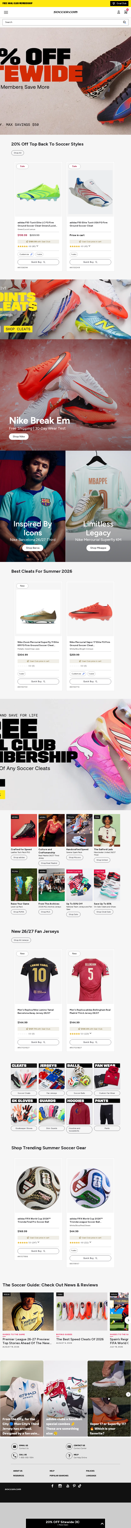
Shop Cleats (65, 316)
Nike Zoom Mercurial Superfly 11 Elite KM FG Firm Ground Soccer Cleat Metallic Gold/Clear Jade (38, 657)
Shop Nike (19, 442)
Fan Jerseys (52, 1112)
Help (52, 1496)
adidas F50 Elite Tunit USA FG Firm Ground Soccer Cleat (89, 230)
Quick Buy (36, 268)
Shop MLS (45, 924)
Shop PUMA (18, 924)
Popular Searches (59, 1501)
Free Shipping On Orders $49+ (19, 3)
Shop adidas (18, 870)
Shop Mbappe (98, 554)
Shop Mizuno (75, 870)
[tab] (29, 1495)
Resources (18, 1501)
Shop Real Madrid (49, 876)
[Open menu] (6, 13)
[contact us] (13, 1517)
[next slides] (61, 220)
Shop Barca (32, 554)
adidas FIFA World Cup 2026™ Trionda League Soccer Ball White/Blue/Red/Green (86, 1246)
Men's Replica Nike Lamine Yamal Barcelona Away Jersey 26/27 (36, 1031)
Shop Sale (73, 927)
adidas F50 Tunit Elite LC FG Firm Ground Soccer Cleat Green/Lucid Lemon (37, 231)
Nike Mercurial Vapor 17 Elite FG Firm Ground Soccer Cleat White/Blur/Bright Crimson (90, 657)
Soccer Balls (79, 1112)
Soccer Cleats (24, 1112)
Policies (90, 1496)
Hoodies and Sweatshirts (74, 1148)
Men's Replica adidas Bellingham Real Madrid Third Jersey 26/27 (90, 1031)
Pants (107, 1147)
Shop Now (65, 78)
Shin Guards (51, 1147)
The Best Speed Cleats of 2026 (80, 1365)
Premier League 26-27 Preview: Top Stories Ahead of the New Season (26, 1366)
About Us (17, 1496)
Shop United (102, 873)
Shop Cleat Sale (103, 924)
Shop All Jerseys (21, 953)
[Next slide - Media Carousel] (128, 1419)
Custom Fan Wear (107, 1112)
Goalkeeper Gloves (23, 1147)
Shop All (17, 153)
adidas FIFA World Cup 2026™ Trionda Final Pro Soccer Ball (34, 1246)
